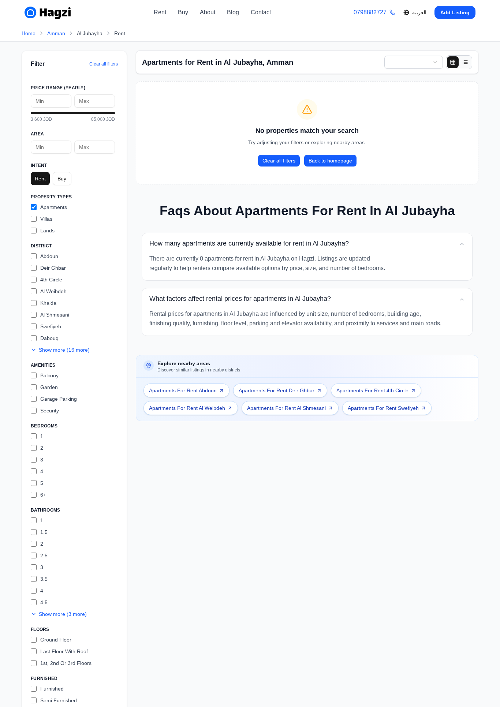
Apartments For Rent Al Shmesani (286, 408)
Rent (160, 12)
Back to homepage (330, 161)
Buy (183, 12)
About (207, 12)
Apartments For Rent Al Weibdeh (187, 408)
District (41, 245)
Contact (261, 12)
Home (29, 33)
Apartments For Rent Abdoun (183, 390)
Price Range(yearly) (58, 87)
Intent (39, 165)
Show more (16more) (64, 350)
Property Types (51, 196)
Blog (233, 12)
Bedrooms (44, 426)
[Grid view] (453, 62)
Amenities (43, 365)
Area (37, 133)
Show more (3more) (63, 614)
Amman (56, 33)
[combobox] (413, 62)
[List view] (465, 62)
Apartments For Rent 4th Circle (372, 390)
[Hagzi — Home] (48, 12)
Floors (40, 629)
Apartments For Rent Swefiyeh (383, 408)
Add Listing (455, 12)
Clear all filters (103, 64)
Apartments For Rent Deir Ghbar (276, 390)
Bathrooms (45, 510)
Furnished (44, 678)
